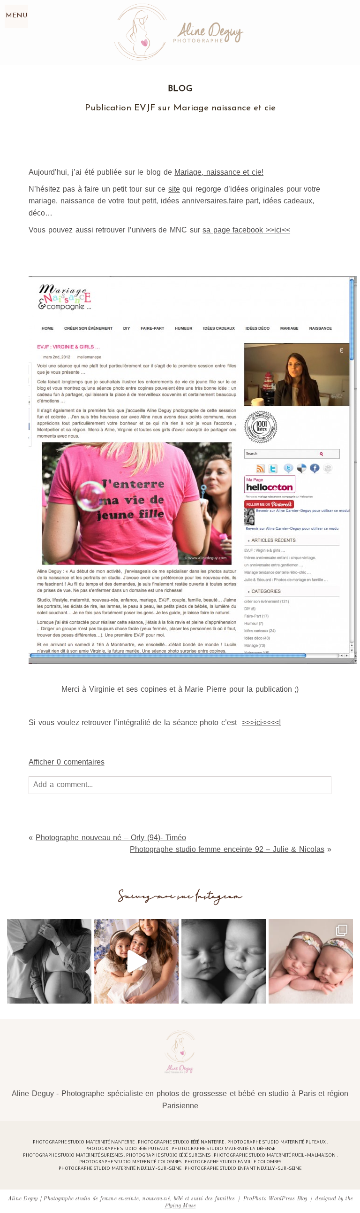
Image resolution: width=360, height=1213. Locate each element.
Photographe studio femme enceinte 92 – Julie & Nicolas (227, 849)
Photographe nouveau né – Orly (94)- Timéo (111, 838)
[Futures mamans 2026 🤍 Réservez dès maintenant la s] (223, 961)
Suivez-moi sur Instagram (180, 896)
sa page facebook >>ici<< (246, 230)
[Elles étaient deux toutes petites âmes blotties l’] (311, 961)
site (174, 189)
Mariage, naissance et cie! (218, 172)
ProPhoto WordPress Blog (275, 1198)
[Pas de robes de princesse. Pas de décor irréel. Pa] (49, 961)
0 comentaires (66, 762)
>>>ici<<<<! (261, 722)
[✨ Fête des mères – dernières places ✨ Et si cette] (136, 961)
